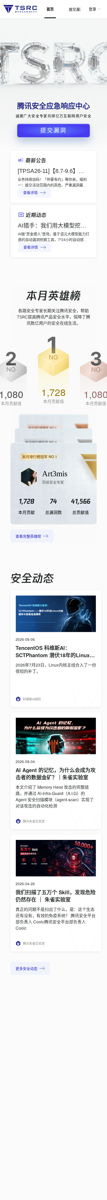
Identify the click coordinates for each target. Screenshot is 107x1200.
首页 (50, 9)
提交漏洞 (76, 9)
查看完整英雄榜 (28, 536)
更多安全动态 (26, 969)
